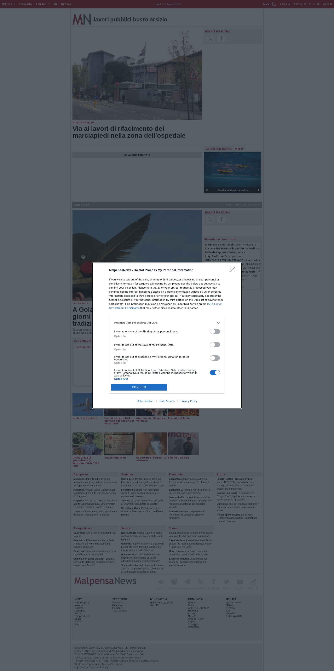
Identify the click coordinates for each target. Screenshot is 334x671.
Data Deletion (145, 401)
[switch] (215, 331)
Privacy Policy (189, 401)
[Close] (234, 270)
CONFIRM (139, 387)
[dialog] (167, 335)
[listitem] (167, 323)
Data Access (167, 401)
